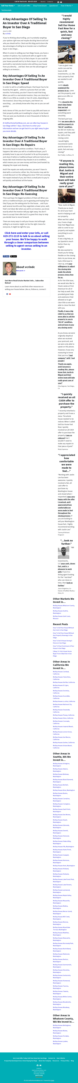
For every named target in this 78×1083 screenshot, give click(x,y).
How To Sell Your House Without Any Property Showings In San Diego (63, 635)
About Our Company (45, 1061)
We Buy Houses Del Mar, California (64, 682)
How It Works (66, 5)
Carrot (52, 1080)
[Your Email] (39, 1077)
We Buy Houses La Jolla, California (64, 701)
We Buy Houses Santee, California (64, 742)
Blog (72, 1061)
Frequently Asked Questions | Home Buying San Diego (20, 1061)
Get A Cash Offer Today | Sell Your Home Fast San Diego (30, 1058)
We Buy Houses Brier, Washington (64, 790)
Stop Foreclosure (40, 5)
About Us (43, 2)
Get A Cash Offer (24, 5)
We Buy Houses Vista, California (63, 718)
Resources (56, 1061)
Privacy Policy (65, 1061)
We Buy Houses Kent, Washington (64, 866)
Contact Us (50, 2)
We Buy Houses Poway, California (63, 715)
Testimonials (6, 10)
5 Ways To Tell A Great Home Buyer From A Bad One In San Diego (62, 653)
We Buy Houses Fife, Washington (63, 847)
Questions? (53, 5)
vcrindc (8, 33)
